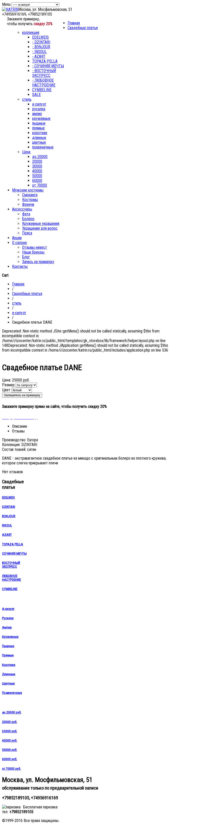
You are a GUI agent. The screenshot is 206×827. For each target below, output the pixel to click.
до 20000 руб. (11, 712)
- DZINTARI (41, 42)
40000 (37, 171)
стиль (26, 99)
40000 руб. (9, 740)
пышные (38, 123)
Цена (26, 152)
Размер (8, 384)
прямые (38, 128)
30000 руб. (9, 731)
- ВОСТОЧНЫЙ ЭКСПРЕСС (44, 73)
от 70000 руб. (11, 768)
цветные (39, 142)
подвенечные (43, 147)
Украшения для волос (40, 228)
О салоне (19, 242)
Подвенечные (12, 693)
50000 (37, 175)
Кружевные (10, 637)
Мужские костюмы (27, 190)
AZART (7, 535)
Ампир (7, 627)
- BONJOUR (41, 46)
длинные (39, 137)
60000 (37, 180)
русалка (38, 109)
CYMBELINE (42, 89)
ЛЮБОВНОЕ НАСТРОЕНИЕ (11, 577)
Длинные (8, 674)
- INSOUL (39, 51)
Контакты (20, 266)
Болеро (28, 218)
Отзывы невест (34, 247)
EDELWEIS (40, 37)
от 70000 (39, 185)
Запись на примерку (38, 261)
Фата (26, 214)
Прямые (8, 655)
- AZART (38, 56)
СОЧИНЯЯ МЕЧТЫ (14, 553)
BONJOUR (8, 516)
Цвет (6, 389)
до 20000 (39, 156)
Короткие (8, 665)
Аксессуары (22, 209)
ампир (37, 113)
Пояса (27, 233)
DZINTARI (8, 507)
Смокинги (29, 194)
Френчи (28, 204)
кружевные (41, 118)
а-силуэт (39, 104)
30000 (37, 166)
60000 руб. (9, 759)
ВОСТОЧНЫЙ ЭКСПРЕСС (11, 564)
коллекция (30, 32)
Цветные (8, 683)
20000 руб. (9, 722)
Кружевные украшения (40, 223)
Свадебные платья (83, 27)
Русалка (8, 618)
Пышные (8, 646)
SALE (36, 94)
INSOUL (7, 525)
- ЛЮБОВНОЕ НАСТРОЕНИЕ (43, 82)
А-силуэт (8, 609)
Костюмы (30, 199)
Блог (26, 257)
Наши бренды (33, 252)
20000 (37, 161)
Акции (17, 237)
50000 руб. (9, 750)
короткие (39, 132)
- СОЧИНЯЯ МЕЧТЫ (48, 66)
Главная (74, 23)
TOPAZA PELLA (45, 61)
